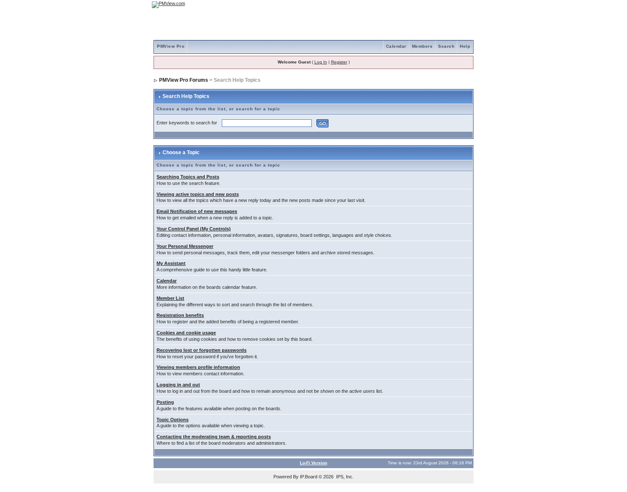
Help (465, 46)
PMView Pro (170, 46)
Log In (320, 62)
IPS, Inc (344, 476)
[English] (439, 4)
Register (339, 62)
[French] (462, 4)
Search (446, 46)
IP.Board (308, 476)
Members (422, 46)
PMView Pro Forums (183, 80)
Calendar (396, 46)
